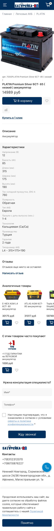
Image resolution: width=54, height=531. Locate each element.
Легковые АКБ (24, 13)
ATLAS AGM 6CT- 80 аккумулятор (33, 305)
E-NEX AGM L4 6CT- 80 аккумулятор (10, 306)
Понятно (27, 523)
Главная (7, 13)
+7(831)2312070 (12, 459)
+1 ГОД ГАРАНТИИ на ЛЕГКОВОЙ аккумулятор (12, 356)
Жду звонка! (27, 434)
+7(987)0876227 (12, 463)
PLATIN (40, 13)
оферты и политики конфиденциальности (20, 423)
